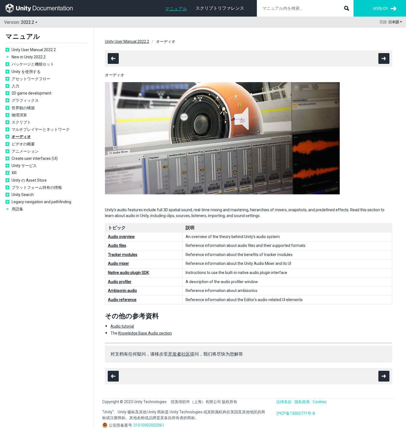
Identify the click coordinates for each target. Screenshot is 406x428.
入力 (15, 86)
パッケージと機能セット (33, 64)
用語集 (17, 209)
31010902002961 (148, 425)
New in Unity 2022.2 (29, 57)
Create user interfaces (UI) (35, 158)
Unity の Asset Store (29, 180)
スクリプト (21, 122)
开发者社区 (179, 354)
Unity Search (23, 194)
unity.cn (380, 8)
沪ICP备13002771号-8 (295, 413)
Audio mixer (118, 263)
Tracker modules (122, 254)
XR (14, 173)
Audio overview (121, 236)
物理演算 (19, 115)
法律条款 (284, 402)
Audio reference (122, 299)
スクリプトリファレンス (220, 8)
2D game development (31, 93)
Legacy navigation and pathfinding (41, 202)
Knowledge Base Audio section (145, 333)
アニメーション (25, 151)
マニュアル (176, 8)
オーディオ (21, 136)
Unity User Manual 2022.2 (34, 50)
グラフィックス (25, 100)
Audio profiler (119, 282)
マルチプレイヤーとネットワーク (41, 129)
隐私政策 (302, 402)
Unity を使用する (26, 71)
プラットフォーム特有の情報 (37, 187)
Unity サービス (24, 165)
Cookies (319, 402)
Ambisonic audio (122, 290)
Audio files (117, 245)
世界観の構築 (23, 108)
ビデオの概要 (23, 144)
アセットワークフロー (31, 79)
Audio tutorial (122, 326)
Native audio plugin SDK (128, 272)
